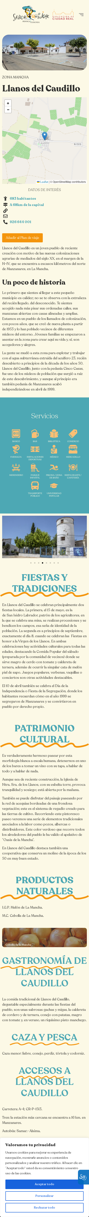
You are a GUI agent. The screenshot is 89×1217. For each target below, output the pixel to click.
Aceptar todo (44, 1184)
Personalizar (44, 1196)
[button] (81, 14)
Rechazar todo (44, 1208)
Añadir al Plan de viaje (22, 237)
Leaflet (44, 182)
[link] (44, 937)
